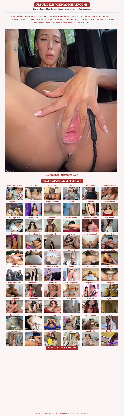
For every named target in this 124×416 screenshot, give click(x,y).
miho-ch (52, 250)
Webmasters (84, 413)
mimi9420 (90, 298)
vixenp (109, 315)
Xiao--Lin (33, 266)
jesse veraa (14, 250)
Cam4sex (43, 16)
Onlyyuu (90, 201)
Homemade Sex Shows (59, 16)
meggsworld (14, 331)
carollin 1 (71, 266)
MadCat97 (53, 298)
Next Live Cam (69, 174)
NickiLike (33, 185)
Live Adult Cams (71, 19)
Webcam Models (71, 413)
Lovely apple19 (33, 201)
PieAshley (71, 331)
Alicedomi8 (52, 185)
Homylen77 (14, 266)
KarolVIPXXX (109, 282)
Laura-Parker (71, 298)
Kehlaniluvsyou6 (90, 234)
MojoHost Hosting (57, 413)
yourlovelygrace (90, 217)
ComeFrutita (90, 331)
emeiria (71, 315)
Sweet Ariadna (52, 266)
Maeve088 (33, 298)
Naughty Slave (33, 315)
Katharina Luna (52, 282)
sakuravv (90, 250)
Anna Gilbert (14, 298)
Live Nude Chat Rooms (101, 16)
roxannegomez (71, 282)
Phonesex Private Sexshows (64, 22)
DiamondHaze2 (33, 234)
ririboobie (53, 217)
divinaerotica (109, 250)
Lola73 (71, 201)
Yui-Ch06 (33, 250)
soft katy (71, 250)
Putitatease (90, 185)
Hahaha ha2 (33, 282)
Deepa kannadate (14, 185)
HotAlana (33, 331)
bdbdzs (109, 331)
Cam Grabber (17, 16)
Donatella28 (14, 315)
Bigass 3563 (14, 201)
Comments (52, 174)
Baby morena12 (14, 282)
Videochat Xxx (31, 16)
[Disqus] (62, 381)
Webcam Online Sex (105, 19)
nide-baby (33, 217)
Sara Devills (109, 217)
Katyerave (109, 298)
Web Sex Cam (37, 19)
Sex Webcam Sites (42, 22)
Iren (71, 185)
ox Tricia (71, 234)
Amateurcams (84, 22)
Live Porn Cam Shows (80, 16)
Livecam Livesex (87, 19)
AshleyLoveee (90, 315)
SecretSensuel (109, 201)
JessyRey (52, 315)
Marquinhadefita (52, 201)
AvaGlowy (109, 266)
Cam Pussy (25, 19)
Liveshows (13, 19)
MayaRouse (90, 282)
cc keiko (52, 331)
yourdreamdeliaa (109, 185)
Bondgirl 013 (14, 217)
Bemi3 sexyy (71, 217)
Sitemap (38, 413)
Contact (46, 413)
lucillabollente (109, 234)
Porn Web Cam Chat (53, 19)
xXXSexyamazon (90, 266)
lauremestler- (52, 234)
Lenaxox (14, 234)
